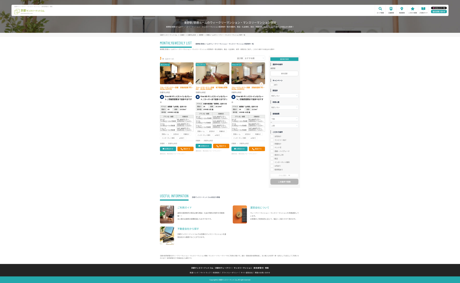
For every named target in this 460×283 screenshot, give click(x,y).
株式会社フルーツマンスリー (176, 154)
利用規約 (216, 272)
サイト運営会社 (247, 272)
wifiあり (278, 166)
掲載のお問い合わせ (262, 272)
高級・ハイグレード (282, 151)
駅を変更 (284, 73)
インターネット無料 (282, 162)
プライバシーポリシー (230, 272)
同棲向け (278, 143)
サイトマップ (205, 272)
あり (276, 84)
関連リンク (194, 272)
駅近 (276, 158)
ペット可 (278, 147)
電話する (186, 148)
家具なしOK (279, 155)
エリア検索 (380, 13)
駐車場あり (279, 169)
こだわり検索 (412, 13)
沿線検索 (391, 13)
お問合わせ (169, 148)
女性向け (278, 136)
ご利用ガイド (423, 13)
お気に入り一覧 (440, 8)
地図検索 (402, 13)
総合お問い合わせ (439, 11)
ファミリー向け (280, 140)
